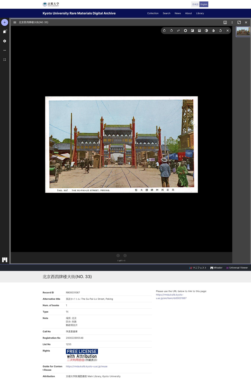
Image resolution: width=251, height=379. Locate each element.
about (188, 13)
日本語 (195, 4)
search (166, 13)
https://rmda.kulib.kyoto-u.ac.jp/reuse (86, 366)
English (204, 4)
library (200, 13)
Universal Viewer (238, 267)
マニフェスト (199, 267)
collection (152, 13)
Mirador (217, 267)
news (178, 13)
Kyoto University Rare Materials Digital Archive (79, 13)
